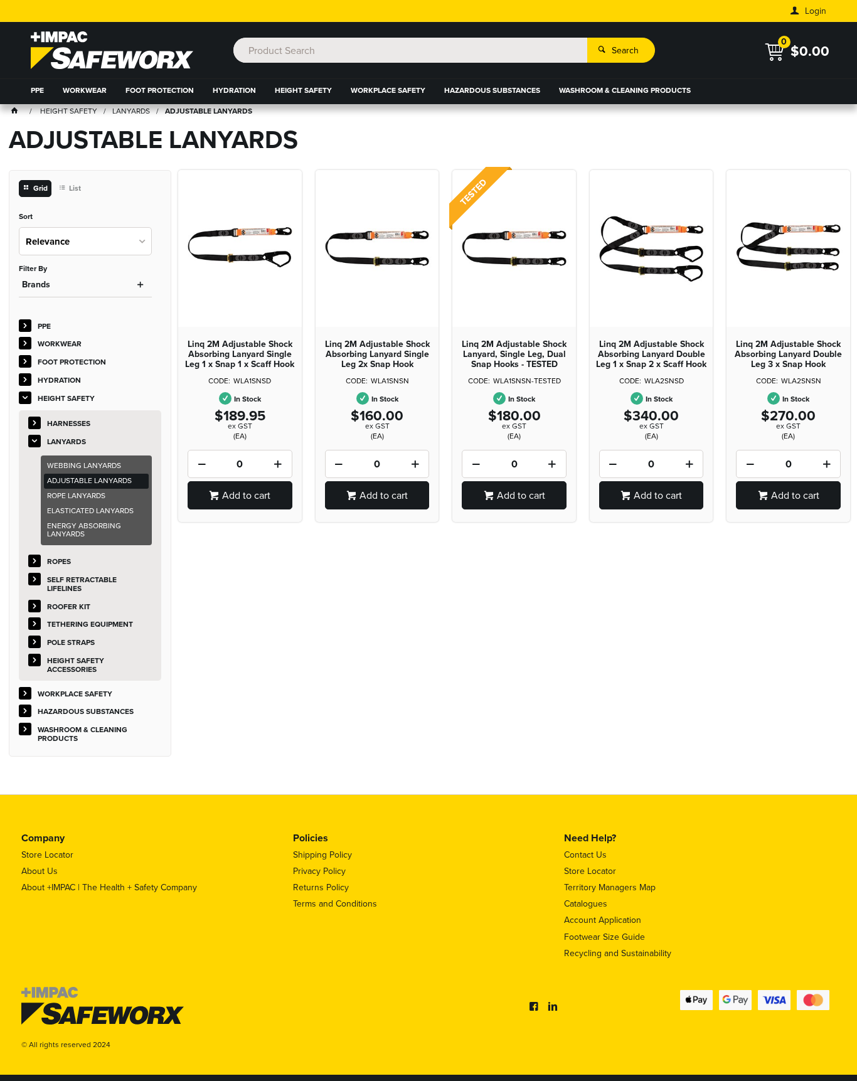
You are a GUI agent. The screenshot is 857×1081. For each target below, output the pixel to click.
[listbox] (85, 241)
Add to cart (246, 495)
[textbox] (410, 50)
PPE (37, 90)
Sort (26, 217)
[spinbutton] (240, 463)
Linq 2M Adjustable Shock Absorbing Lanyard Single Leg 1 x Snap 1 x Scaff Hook (239, 354)
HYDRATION (234, 90)
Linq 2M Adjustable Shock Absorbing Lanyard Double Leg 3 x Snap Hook (788, 354)
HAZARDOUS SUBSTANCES (492, 90)
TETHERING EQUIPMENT (90, 624)
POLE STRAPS (71, 642)
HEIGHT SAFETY (303, 90)
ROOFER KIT (68, 606)
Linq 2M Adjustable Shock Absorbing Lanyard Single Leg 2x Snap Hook (377, 354)
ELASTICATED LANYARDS (90, 510)
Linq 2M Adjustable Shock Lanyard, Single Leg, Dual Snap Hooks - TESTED (514, 354)
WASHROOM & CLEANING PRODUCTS (625, 90)
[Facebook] (534, 1006)
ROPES (59, 561)
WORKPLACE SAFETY (388, 90)
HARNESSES (68, 423)
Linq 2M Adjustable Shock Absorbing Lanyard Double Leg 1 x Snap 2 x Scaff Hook (651, 354)
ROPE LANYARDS (76, 495)
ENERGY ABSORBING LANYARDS (84, 530)
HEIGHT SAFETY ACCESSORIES (75, 665)
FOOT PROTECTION (159, 90)
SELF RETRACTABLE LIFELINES (82, 584)
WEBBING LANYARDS (84, 465)
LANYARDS (66, 441)
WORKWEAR (85, 90)
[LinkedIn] (553, 1006)
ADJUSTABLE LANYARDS (89, 480)
